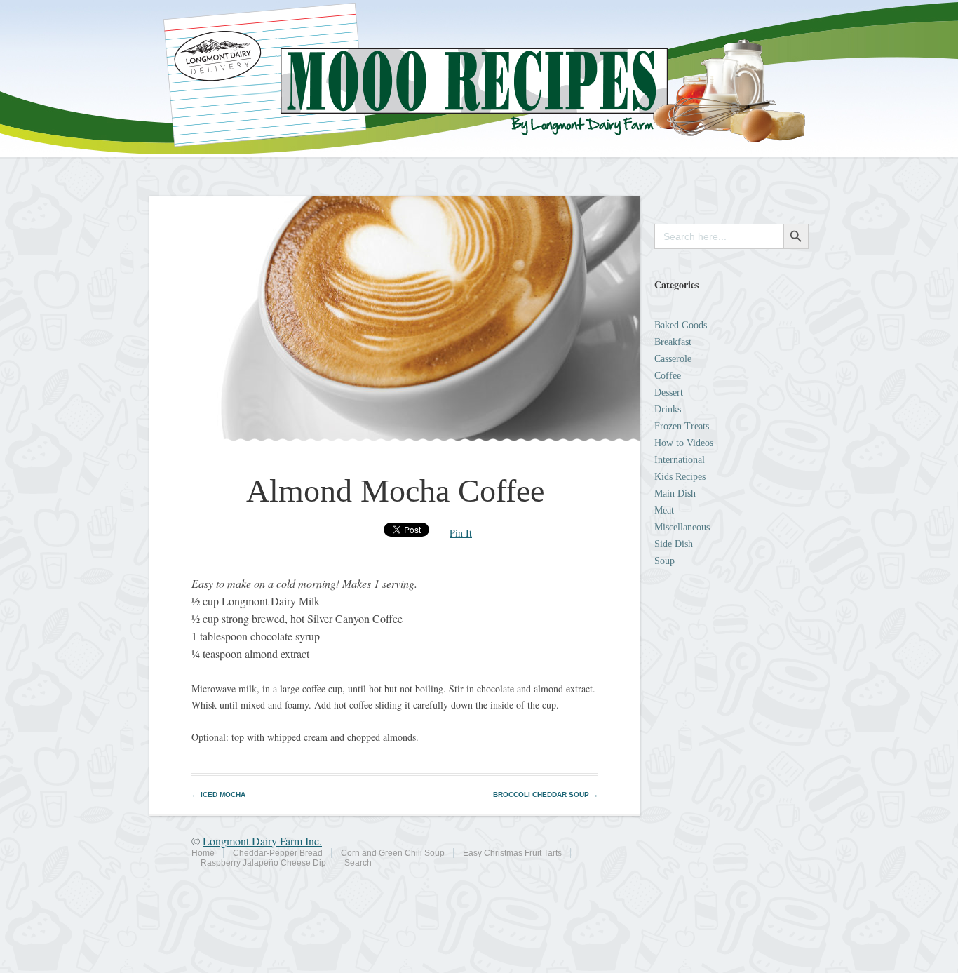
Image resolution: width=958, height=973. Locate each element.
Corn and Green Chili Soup (393, 853)
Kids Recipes (680, 476)
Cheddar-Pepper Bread (278, 853)
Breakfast (672, 342)
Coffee (667, 375)
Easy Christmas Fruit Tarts (512, 853)
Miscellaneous (682, 527)
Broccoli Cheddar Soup (545, 794)
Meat (664, 510)
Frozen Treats (681, 426)
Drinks (667, 409)
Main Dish (675, 493)
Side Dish (673, 544)
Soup (664, 561)
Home (203, 853)
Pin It (461, 532)
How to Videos (683, 443)
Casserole (672, 359)
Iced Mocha (218, 794)
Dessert (668, 392)
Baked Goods (680, 325)
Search (358, 863)
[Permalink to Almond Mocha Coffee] (394, 437)
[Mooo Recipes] (479, 150)
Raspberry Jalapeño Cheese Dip (263, 863)
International (679, 460)
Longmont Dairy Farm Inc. (262, 840)
